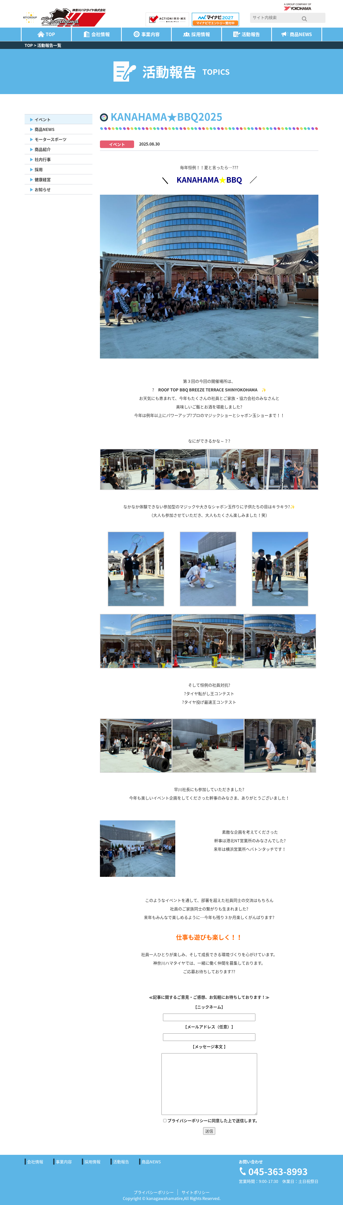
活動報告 (251, 34)
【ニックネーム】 (209, 1007)
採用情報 (200, 34)
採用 (39, 169)
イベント (43, 119)
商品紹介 (43, 149)
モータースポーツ (51, 139)
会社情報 (100, 34)
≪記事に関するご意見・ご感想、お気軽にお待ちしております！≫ (209, 997)
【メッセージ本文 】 (209, 1046)
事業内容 (150, 34)
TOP (50, 34)
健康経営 (43, 179)
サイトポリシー (196, 1192)
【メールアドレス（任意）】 (209, 1027)
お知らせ (43, 189)
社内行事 (43, 159)
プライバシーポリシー (154, 1192)
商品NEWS (301, 34)
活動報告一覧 (49, 45)
